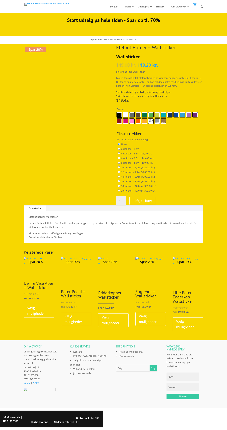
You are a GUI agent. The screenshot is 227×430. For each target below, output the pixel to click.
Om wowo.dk (178, 6)
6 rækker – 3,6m (137, 158)
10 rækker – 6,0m (138, 167)
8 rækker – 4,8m (137, 162)
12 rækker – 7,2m (138, 172)
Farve (120, 109)
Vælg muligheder (36, 311)
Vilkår (27, 383)
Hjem (93, 39)
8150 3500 (12, 421)
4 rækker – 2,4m (136, 153)
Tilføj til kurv (142, 201)
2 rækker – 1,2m (130, 148)
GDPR (36, 383)
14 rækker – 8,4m (138, 176)
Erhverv (160, 6)
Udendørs (143, 6)
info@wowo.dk (11, 417)
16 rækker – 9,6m (138, 181)
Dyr (106, 39)
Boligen (114, 6)
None (124, 144)
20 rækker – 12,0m (138, 190)
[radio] (119, 114)
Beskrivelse (35, 208)
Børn (128, 6)
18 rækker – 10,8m (138, 186)
